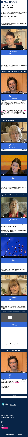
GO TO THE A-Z (4, 427)
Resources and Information (15, 382)
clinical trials (8, 10)
